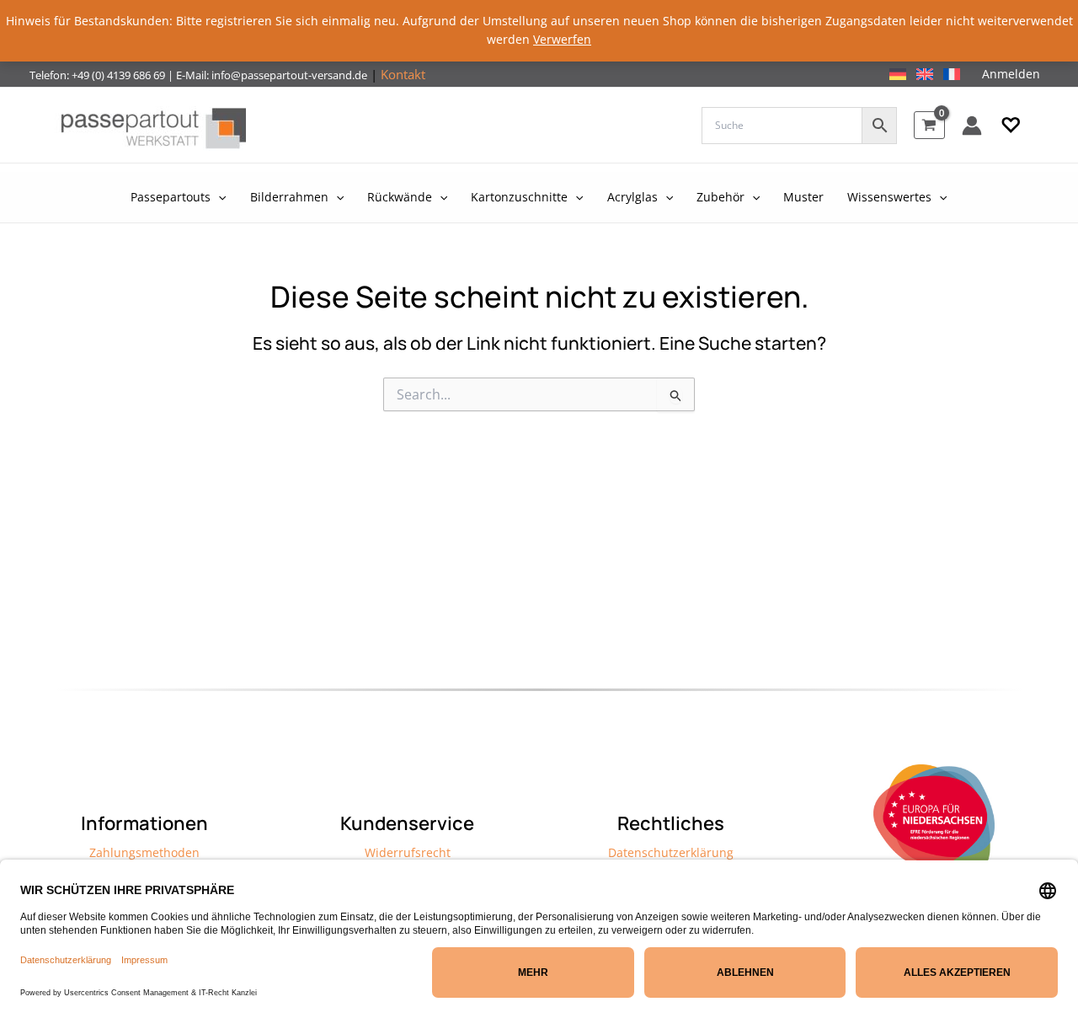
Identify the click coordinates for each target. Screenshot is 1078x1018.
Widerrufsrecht (408, 852)
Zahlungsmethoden (144, 852)
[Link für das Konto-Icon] (972, 125)
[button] (1011, 125)
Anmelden (1011, 74)
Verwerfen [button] (562, 39)
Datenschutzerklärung (671, 852)
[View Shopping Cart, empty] (929, 125)
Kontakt (403, 74)
